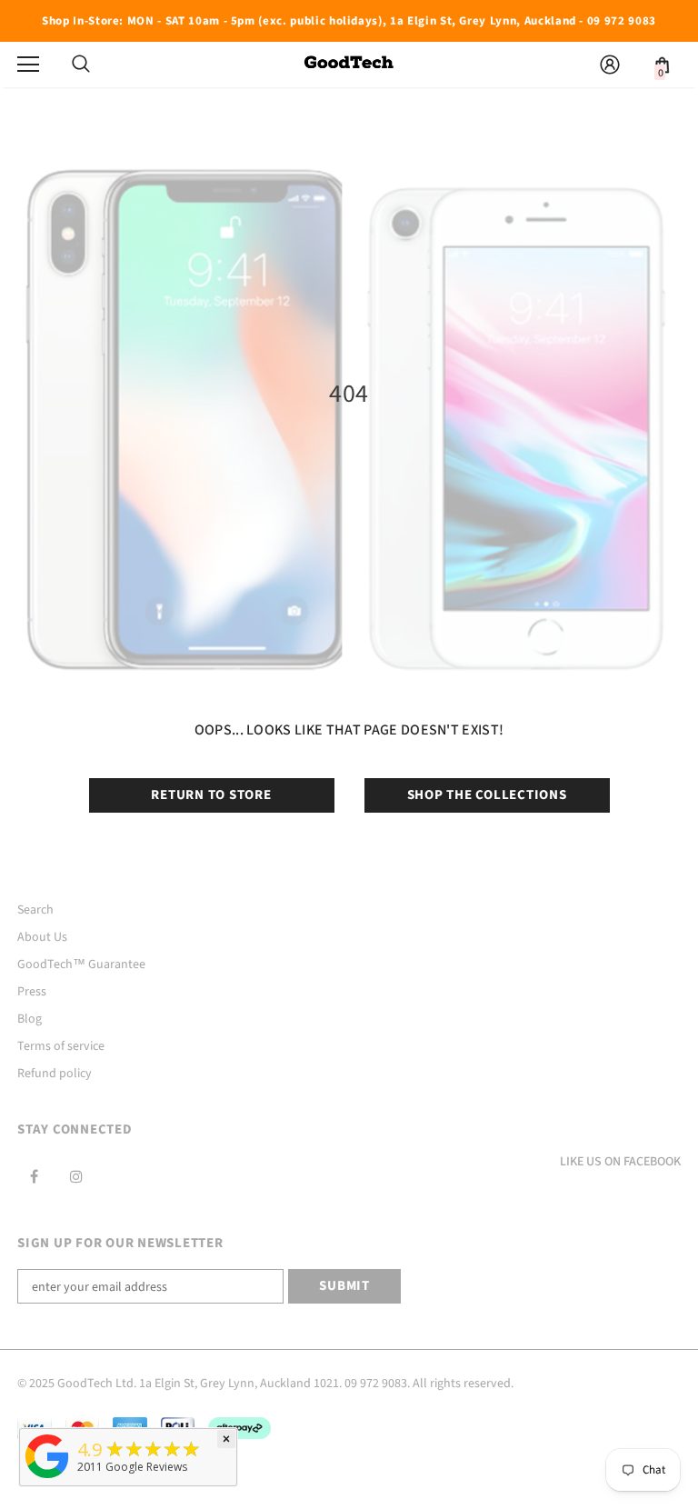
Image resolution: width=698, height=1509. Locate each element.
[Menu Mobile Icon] (28, 64)
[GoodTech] (47, 1478)
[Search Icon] (81, 64)
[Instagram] (76, 1176)
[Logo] (349, 64)
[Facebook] (33, 1176)
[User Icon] (610, 64)
